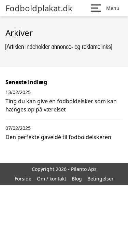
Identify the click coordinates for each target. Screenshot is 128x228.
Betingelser (100, 178)
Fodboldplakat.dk (38, 8)
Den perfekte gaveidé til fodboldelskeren (58, 137)
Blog (77, 178)
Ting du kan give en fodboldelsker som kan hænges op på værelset (61, 105)
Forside (23, 178)
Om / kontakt (51, 178)
